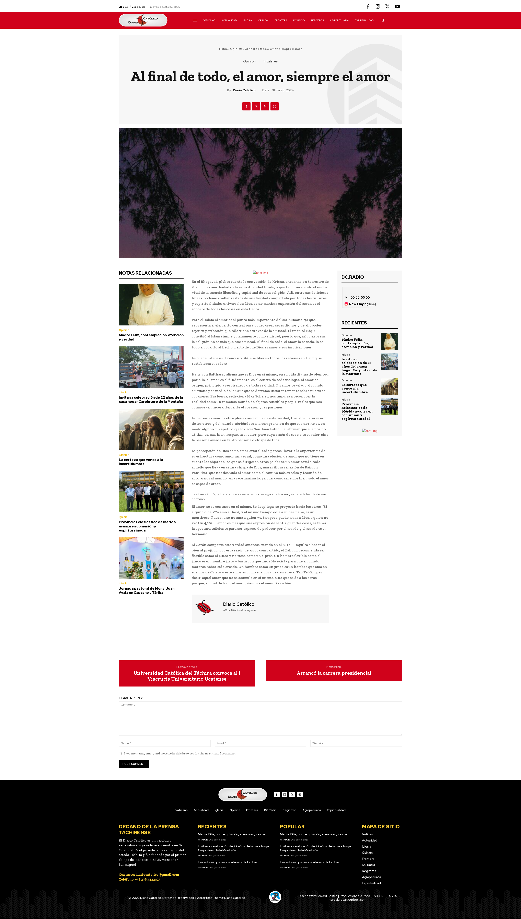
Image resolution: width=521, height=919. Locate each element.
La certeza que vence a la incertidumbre (141, 461)
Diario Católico (244, 90)
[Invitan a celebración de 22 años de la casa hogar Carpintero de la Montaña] (151, 367)
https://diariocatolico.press (239, 610)
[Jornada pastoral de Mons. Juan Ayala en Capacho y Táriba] (151, 558)
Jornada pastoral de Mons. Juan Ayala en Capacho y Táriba (146, 590)
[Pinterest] (265, 106)
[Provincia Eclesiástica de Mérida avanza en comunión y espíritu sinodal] (151, 492)
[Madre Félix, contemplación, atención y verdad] (151, 305)
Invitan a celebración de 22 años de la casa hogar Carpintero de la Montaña (151, 399)
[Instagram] (378, 7)
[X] (387, 7)
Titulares (270, 61)
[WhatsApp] (274, 106)
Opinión (236, 49)
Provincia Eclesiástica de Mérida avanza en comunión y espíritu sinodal (147, 526)
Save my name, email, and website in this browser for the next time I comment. (180, 753)
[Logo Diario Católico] (151, 20)
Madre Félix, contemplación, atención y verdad (151, 337)
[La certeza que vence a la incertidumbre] (151, 429)
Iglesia (123, 392)
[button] (382, 20)
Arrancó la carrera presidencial (334, 673)
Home (223, 49)
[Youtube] (397, 7)
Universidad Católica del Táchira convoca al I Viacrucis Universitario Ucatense (187, 676)
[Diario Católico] (207, 608)
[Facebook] (368, 7)
